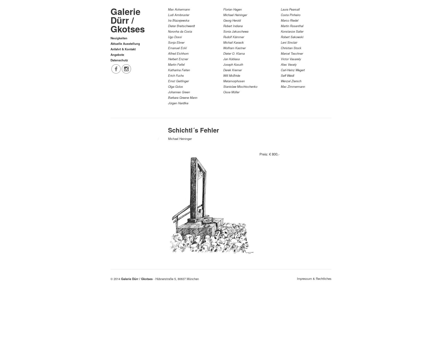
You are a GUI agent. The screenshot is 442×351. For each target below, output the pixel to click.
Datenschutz (119, 60)
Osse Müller (231, 92)
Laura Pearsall (290, 9)
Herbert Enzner (178, 59)
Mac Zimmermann (293, 86)
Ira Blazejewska (178, 20)
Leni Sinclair (289, 42)
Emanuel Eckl (177, 48)
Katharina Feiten (179, 70)
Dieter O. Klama (234, 53)
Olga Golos (175, 86)
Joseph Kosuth (233, 64)
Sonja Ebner (176, 42)
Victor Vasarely (291, 59)
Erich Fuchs (176, 75)
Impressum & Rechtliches (314, 278)
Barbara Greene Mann (182, 97)
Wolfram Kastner (234, 48)
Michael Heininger (235, 15)
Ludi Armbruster (178, 15)
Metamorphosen (234, 81)
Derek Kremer (232, 70)
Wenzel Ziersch (291, 81)
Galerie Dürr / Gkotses (127, 20)
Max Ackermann (179, 9)
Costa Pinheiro (290, 15)
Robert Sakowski (292, 37)
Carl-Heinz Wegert (293, 70)
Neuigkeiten (118, 38)
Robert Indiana (233, 26)
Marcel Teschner (292, 53)
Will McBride (231, 75)
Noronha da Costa (180, 31)
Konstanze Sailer (292, 31)
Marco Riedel (289, 20)
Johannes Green (179, 92)
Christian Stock (291, 48)
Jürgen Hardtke (178, 103)
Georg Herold (232, 20)
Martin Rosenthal (292, 26)
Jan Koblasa (231, 59)
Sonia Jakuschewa (235, 31)
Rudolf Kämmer (233, 37)
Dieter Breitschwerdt (181, 26)
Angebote (117, 54)
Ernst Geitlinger (178, 81)
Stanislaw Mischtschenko (240, 86)
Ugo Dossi (175, 37)
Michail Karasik (233, 42)
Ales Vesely (289, 64)
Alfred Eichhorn (178, 53)
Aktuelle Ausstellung (125, 43)
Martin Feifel (176, 64)
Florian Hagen (232, 9)
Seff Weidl (287, 75)
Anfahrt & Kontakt (123, 49)
